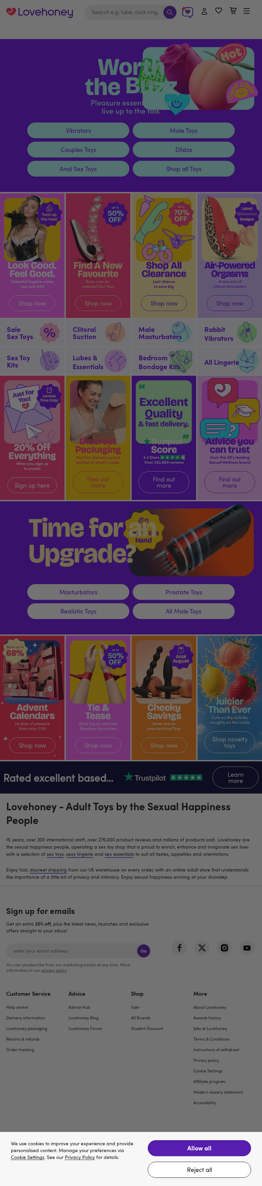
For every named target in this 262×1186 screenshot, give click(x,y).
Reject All (199, 1169)
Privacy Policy (80, 1157)
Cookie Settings (27, 1157)
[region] (131, 1159)
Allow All (199, 1148)
